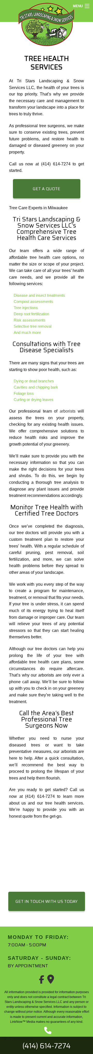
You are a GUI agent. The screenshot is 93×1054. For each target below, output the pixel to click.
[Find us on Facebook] (41, 981)
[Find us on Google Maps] (50, 981)
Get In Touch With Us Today (47, 901)
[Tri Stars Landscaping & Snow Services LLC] (46, 24)
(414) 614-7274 (46, 1045)
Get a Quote (46, 189)
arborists (67, 411)
